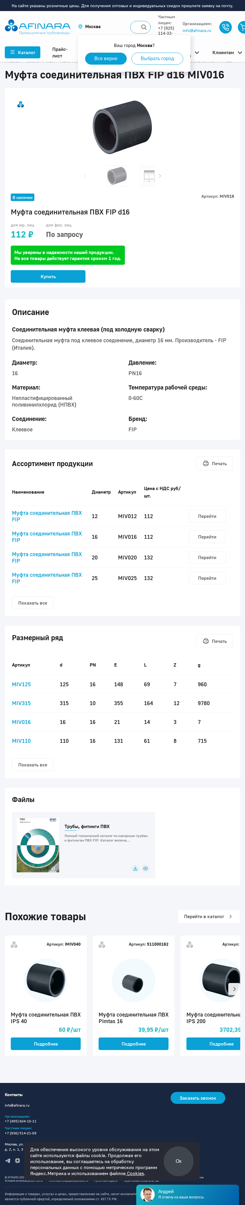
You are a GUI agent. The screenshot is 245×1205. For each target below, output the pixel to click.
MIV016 (21, 722)
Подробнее (46, 1044)
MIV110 (21, 740)
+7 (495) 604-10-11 (20, 1121)
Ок (178, 1161)
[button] (89, 26)
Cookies (135, 1173)
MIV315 (21, 703)
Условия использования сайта (24, 1180)
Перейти (207, 516)
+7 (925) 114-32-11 (166, 33)
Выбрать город (157, 58)
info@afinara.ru (197, 30)
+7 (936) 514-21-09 (20, 1133)
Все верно (105, 58)
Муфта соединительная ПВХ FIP (47, 516)
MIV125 (21, 684)
